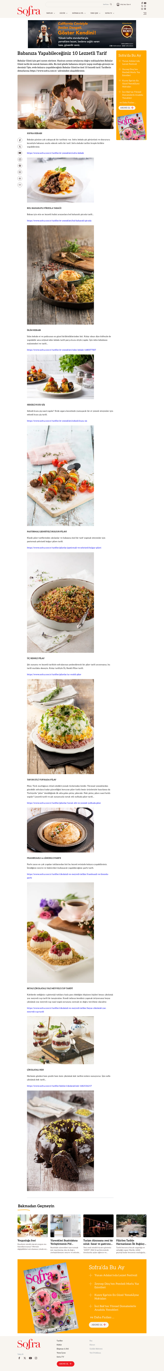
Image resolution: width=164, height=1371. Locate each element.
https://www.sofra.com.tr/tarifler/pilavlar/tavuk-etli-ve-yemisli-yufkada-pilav (64, 803)
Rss (91, 1341)
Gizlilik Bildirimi (96, 1349)
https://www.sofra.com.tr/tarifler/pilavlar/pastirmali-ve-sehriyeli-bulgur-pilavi (64, 548)
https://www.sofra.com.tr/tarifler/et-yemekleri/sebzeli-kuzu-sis (57, 421)
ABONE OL (125, 108)
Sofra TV (60, 1357)
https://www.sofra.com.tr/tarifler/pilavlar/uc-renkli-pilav (54, 674)
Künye (92, 1345)
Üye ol (129, 4)
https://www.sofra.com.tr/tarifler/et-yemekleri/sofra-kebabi (55, 153)
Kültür (59, 1345)
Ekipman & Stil (63, 1349)
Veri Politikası (95, 1353)
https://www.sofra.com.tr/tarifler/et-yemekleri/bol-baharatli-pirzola (59, 221)
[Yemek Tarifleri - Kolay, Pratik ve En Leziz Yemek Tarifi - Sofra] (29, 11)
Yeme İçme (61, 1353)
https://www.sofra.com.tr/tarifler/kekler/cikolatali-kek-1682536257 (59, 1086)
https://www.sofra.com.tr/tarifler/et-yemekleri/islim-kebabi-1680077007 (61, 350)
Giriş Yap (123, 4)
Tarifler (60, 1341)
